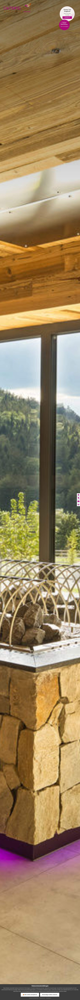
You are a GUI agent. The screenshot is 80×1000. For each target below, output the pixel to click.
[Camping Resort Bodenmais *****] (18, 7)
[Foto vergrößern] (40, 496)
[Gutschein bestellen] (78, 494)
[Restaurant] (78, 504)
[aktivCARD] (78, 501)
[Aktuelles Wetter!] (78, 498)
